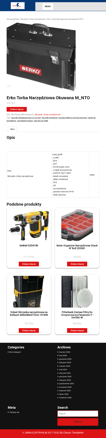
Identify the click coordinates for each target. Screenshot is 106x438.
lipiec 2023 (64, 394)
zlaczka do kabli (41, 120)
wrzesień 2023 (65, 387)
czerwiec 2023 (65, 398)
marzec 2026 (64, 352)
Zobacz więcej (16, 109)
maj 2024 (63, 369)
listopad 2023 (65, 380)
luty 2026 (63, 355)
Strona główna (13, 19)
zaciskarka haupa (25, 120)
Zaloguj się (14, 412)
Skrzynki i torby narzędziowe (33, 19)
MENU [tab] (48, 6)
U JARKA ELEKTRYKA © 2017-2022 (40, 432)
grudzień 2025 (65, 359)
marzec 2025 (64, 366)
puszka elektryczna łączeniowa (73, 117)
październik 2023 (66, 384)
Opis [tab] (12, 129)
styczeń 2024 (65, 373)
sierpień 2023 (65, 391)
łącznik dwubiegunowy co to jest (26, 117)
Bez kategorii (15, 352)
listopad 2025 (65, 362)
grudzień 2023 (65, 377)
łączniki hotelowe (50, 117)
